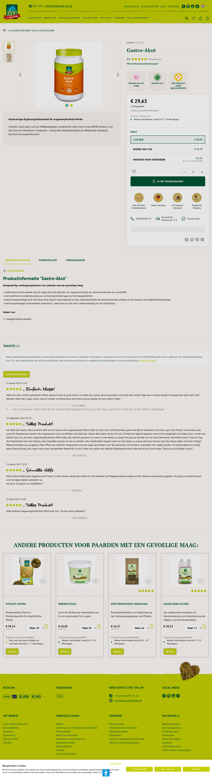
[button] (106, 772)
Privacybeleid (115, 763)
